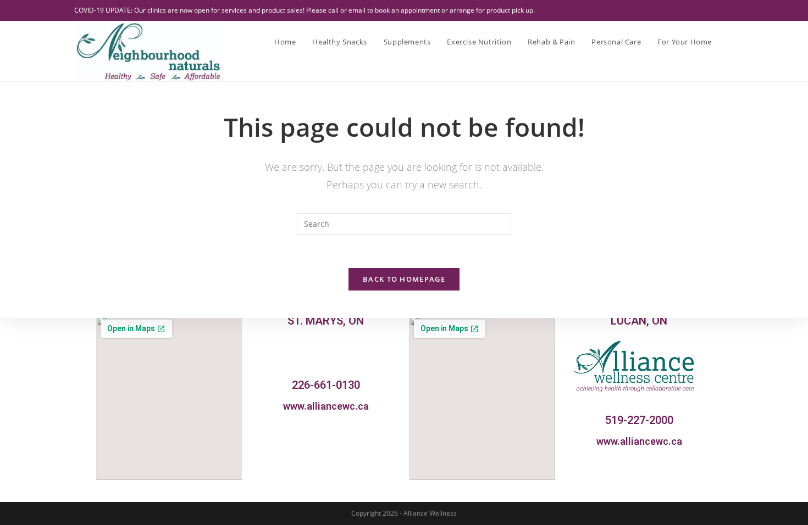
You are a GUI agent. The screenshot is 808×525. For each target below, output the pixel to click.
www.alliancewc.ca (326, 406)
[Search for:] (404, 223)
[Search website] (731, 41)
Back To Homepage (404, 279)
